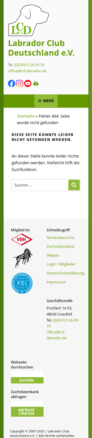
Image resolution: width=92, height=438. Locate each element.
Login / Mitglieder (61, 264)
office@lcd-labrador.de (27, 70)
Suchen (26, 380)
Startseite (26, 116)
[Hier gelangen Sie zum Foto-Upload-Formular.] (35, 85)
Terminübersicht (60, 237)
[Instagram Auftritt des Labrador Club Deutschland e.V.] (19, 85)
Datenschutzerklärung (65, 273)
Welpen (53, 255)
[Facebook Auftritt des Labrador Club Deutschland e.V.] (11, 85)
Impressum (56, 282)
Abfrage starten (26, 411)
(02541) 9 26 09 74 (29, 64)
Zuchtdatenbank (60, 246)
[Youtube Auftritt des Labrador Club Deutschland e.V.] (27, 85)
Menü (48, 100)
